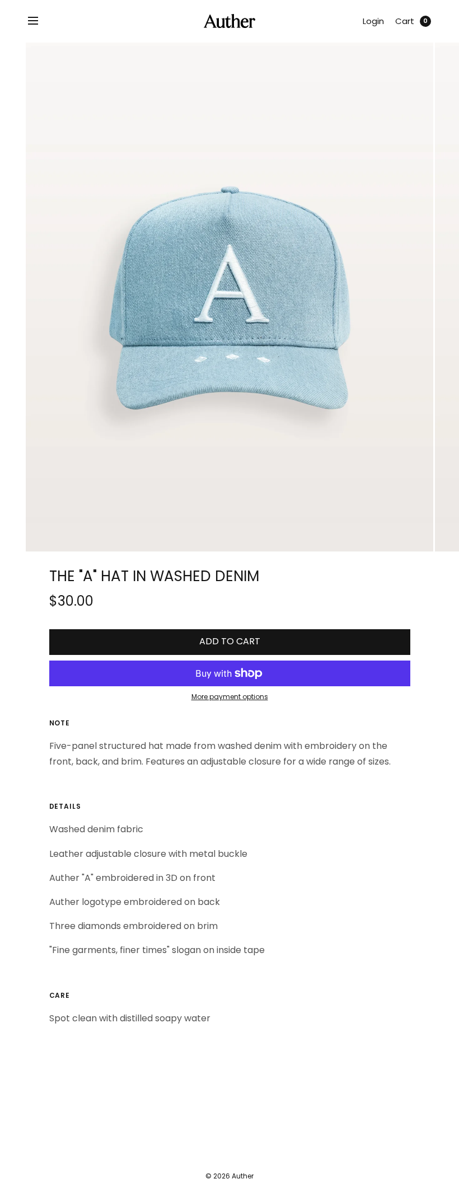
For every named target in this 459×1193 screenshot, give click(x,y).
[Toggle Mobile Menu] (40, 21)
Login (373, 21)
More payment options (229, 696)
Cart (404, 21)
